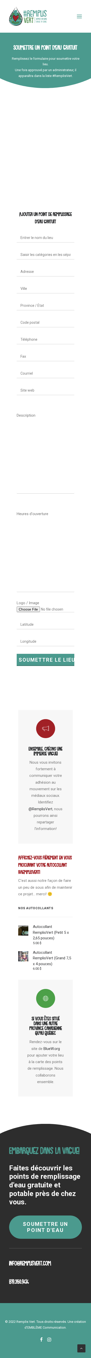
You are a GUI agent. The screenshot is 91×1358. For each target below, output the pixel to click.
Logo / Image (28, 603)
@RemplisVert (40, 809)
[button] (79, 16)
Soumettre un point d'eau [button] (46, 1227)
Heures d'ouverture (32, 514)
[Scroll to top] (81, 1348)
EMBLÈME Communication (46, 1327)
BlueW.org (51, 1048)
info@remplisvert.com (30, 1261)
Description (26, 415)
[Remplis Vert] (28, 16)
